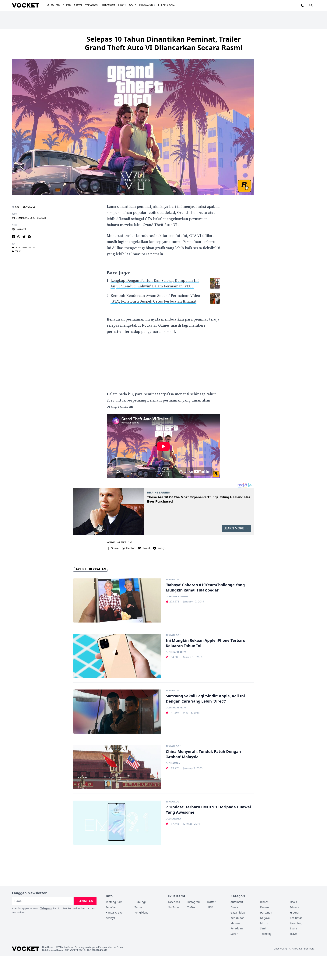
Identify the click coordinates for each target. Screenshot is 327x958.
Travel (78, 5)
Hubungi (140, 902)
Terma (138, 907)
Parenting (296, 923)
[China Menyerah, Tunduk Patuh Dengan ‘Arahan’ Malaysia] (117, 767)
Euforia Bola (166, 5)
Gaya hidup (237, 912)
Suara (293, 928)
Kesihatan (296, 918)
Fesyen (264, 907)
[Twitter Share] (24, 236)
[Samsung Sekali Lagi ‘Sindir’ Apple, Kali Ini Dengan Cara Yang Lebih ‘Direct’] (117, 712)
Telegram (46, 908)
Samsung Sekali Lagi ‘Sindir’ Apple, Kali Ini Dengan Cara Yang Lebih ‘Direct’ (205, 698)
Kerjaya (110, 918)
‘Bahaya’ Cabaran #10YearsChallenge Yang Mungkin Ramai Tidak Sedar (205, 587)
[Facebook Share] (13, 236)
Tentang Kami (114, 902)
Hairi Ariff (21, 229)
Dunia (234, 907)
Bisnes (264, 902)
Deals (132, 5)
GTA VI (17, 251)
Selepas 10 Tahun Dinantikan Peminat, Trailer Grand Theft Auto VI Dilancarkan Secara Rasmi (163, 43)
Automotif (108, 5)
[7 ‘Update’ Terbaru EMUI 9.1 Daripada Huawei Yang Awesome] (117, 823)
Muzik (264, 923)
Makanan (236, 923)
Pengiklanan (142, 912)
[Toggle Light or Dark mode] (302, 5)
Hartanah (266, 912)
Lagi (121, 5)
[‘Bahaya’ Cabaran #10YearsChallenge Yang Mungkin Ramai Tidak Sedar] (117, 600)
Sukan (67, 5)
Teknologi (92, 5)
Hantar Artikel (114, 912)
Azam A (176, 819)
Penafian (111, 907)
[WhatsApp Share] (18, 236)
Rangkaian (146, 5)
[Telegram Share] (29, 236)
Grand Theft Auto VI (25, 248)
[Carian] (311, 5)
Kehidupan (53, 5)
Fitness (294, 907)
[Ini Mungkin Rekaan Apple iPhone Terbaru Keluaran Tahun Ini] (117, 656)
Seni (263, 928)
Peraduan (236, 928)
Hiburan (295, 912)
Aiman (176, 763)
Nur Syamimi (180, 596)
